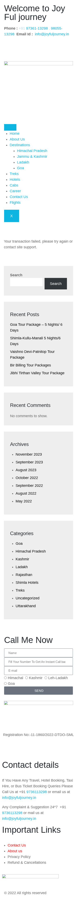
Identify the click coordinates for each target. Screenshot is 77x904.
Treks (14, 174)
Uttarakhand (26, 606)
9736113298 (36, 792)
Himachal (15, 678)
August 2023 (26, 470)
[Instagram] (20, 46)
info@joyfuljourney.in (52, 34)
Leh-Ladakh (58, 678)
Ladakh (23, 162)
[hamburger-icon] (10, 127)
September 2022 (29, 486)
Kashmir (22, 559)
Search (16, 275)
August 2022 (26, 493)
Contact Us (19, 197)
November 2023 (29, 454)
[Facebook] (9, 46)
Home (15, 133)
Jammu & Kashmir (32, 156)
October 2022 (27, 478)
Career (15, 191)
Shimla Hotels (27, 582)
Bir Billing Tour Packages (30, 365)
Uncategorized (27, 598)
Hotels (15, 179)
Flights (15, 202)
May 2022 (24, 501)
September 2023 (29, 462)
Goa (20, 168)
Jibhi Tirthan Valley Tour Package (37, 373)
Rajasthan (24, 575)
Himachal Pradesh (32, 151)
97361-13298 (37, 28)
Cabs (14, 185)
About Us (17, 139)
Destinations (20, 145)
